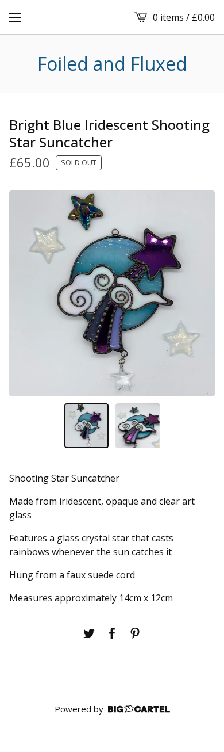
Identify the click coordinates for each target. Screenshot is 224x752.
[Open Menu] (14, 17)
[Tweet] (89, 633)
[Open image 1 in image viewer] (112, 293)
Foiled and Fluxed (112, 64)
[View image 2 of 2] (137, 425)
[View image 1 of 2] (86, 425)
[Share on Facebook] (112, 633)
